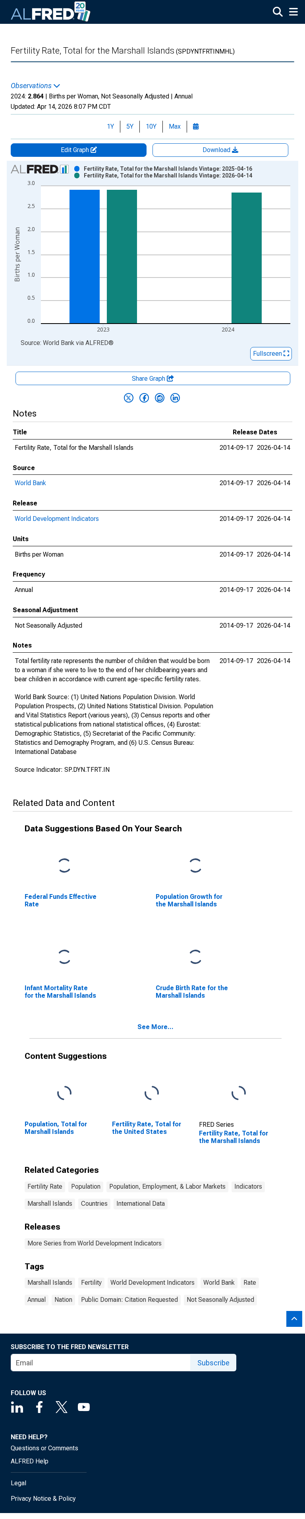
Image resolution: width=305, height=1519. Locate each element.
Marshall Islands (49, 1203)
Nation (63, 1299)
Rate (249, 1282)
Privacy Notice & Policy (43, 1498)
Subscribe (213, 1363)
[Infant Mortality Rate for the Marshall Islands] (64, 957)
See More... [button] (155, 1027)
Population (85, 1186)
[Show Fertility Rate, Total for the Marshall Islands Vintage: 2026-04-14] (168, 175)
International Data (140, 1203)
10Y (151, 126)
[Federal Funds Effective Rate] (64, 866)
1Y (110, 126)
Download (217, 150)
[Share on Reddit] (159, 398)
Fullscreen (268, 353)
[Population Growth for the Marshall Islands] (195, 866)
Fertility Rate (44, 1186)
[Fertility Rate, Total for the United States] (151, 1093)
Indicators (248, 1186)
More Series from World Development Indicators (94, 1243)
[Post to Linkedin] (175, 398)
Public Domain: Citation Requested (129, 1299)
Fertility (91, 1282)
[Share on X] (128, 398)
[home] (51, 12)
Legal (18, 1483)
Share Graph (149, 378)
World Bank (30, 483)
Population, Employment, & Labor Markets (167, 1186)
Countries (94, 1203)
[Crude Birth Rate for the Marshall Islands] (195, 957)
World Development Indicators (57, 518)
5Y (129, 126)
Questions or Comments (44, 1448)
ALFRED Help (29, 1461)
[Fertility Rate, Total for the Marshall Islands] (238, 1093)
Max (175, 126)
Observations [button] (32, 85)
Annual (36, 1299)
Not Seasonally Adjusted (220, 1299)
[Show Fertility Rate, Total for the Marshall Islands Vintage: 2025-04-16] (168, 169)
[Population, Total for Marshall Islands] (64, 1093)
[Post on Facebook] (144, 398)
